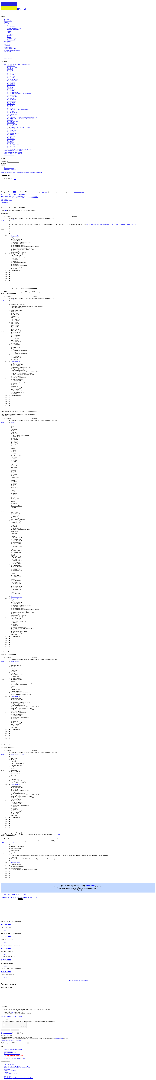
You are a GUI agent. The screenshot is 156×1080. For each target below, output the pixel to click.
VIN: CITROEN (11, 82)
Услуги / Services (8, 1057)
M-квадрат (7, 1069)
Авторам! (6, 19)
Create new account (9, 168)
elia (15, 179)
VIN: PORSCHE (11, 130)
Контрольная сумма (16, 597)
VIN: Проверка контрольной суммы (14, 153)
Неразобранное (8, 47)
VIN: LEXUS (10, 111)
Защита (9, 37)
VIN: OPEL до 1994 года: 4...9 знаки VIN (21, 127)
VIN (8, 25)
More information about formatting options (12, 1016)
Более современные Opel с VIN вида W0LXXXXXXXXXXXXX (19, 196)
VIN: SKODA (11, 139)
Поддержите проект (6, 1033)
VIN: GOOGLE (11, 95)
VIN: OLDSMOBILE (13, 124)
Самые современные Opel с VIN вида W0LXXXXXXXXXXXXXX (19, 197)
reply (5, 930)
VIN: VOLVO (11, 146)
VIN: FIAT (10, 88)
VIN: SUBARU (11, 140)
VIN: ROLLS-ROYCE (13, 133)
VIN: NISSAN (11, 123)
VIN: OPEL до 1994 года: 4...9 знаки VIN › (26, 897)
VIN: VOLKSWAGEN (13, 144)
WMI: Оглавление (9, 155)
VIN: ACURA (11, 66)
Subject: (3, 987)
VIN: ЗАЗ (9, 147)
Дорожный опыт (11, 38)
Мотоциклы (7, 41)
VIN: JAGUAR (11, 104)
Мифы (9, 31)
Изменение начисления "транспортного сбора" (17, 1067)
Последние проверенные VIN (12, 50)
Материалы (7, 45)
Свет (8, 32)
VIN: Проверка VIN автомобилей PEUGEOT (19, 149)
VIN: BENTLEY (11, 70)
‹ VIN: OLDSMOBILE (7, 897)
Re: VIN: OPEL (6, 924)
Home (2, 172)
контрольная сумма (79, 192)
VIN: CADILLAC (12, 76)
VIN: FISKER (11, 89)
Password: (4, 163)
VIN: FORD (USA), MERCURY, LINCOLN (19, 93)
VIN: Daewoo (11, 83)
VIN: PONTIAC (11, 128)
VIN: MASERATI (12, 112)
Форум (6, 22)
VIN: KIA (10, 107)
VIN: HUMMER (11, 99)
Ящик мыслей (11, 40)
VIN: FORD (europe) (12, 92)
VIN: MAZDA (11, 115)
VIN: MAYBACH (12, 114)
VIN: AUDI (10, 69)
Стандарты (10, 34)
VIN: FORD (10, 90)
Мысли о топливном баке (11, 1073)
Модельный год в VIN (13, 29)
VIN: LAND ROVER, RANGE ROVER (18, 109)
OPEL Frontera (15, 661)
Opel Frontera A (5, 199)
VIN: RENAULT (11, 131)
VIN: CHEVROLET (12, 79)
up (13, 897)
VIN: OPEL (10, 126)
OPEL (12, 219)
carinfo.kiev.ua (59, 1038)
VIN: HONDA (11, 98)
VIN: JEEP (10, 105)
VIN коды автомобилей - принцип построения (17, 64)
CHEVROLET (56, 834)
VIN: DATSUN (11, 85)
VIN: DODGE (11, 86)
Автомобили (7, 23)
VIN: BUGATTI (11, 73)
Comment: (4, 1006)
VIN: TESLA (10, 142)
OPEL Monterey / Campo (17, 754)
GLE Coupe (7, 1075)
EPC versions (7, 51)
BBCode (12, 1012)
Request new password (10, 169)
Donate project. (90, 885)
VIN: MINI (10, 120)
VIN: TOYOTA (11, 143)
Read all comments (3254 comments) (78, 980)
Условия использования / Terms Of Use (11, 1040)
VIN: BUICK (10, 74)
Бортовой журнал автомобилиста (13, 1049)
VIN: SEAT (10, 137)
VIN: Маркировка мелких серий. (13, 150)
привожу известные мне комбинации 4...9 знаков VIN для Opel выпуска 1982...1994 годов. (111, 224)
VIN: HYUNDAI (11, 101)
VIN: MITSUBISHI (12, 121)
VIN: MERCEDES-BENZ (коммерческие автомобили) (22, 117)
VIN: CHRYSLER (12, 80)
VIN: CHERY (11, 77)
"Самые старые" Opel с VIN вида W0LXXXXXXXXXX (17, 195)
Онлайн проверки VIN (10, 48)
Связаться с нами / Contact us (12, 1054)
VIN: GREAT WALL (12, 96)
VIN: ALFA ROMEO (13, 67)
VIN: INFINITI (11, 102)
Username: (4, 161)
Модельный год (15, 236)
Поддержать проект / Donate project (13, 1055)
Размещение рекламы (10, 1052)
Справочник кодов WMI (14, 28)
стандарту (44, 192)
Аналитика (7, 44)
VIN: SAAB (10, 134)
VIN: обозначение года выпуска (13, 152)
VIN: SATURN (11, 136)
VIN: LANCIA (11, 108)
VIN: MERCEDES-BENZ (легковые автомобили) (20, 118)
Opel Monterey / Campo (7, 200)
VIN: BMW (10, 71)
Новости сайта (8, 21)
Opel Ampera (4, 202)
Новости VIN (14, 26)
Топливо (9, 35)
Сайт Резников (8, 58)
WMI (2, 220)
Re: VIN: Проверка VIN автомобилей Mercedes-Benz (18, 1078)
